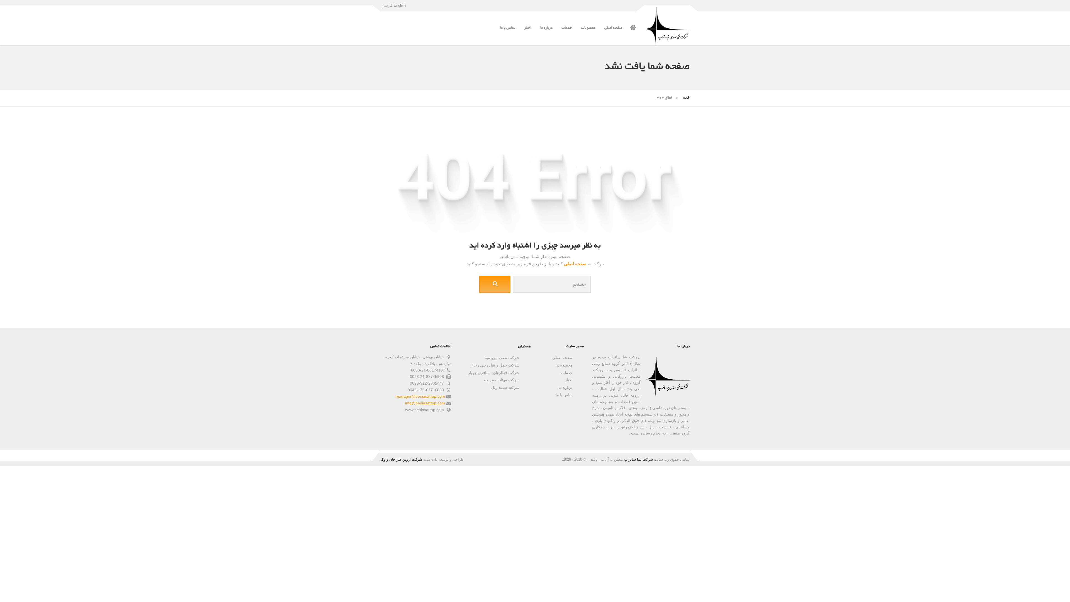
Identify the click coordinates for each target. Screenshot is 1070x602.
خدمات (566, 28)
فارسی (387, 5)
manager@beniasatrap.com (420, 396)
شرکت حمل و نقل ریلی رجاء (495, 365)
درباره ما (546, 28)
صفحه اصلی (613, 28)
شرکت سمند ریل (505, 387)
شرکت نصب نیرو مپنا (502, 357)
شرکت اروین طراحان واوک (401, 459)
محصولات (588, 28)
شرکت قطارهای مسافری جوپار (494, 372)
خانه (686, 98)
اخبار (527, 28)
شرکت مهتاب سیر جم (501, 380)
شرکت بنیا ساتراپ (638, 459)
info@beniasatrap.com (425, 403)
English (400, 5)
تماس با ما (507, 28)
